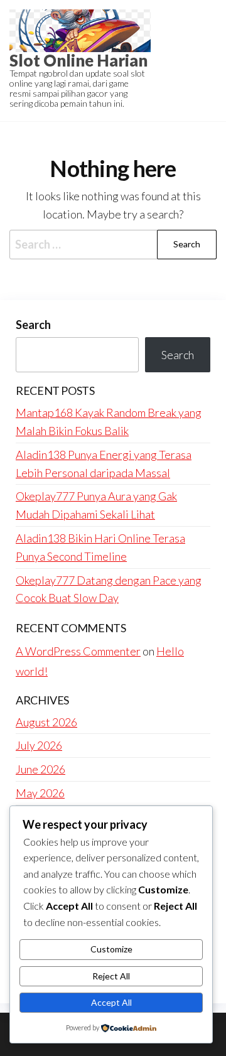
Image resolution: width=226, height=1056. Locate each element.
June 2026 (40, 769)
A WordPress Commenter (78, 651)
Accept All (111, 1002)
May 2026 (40, 793)
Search (33, 324)
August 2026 (46, 722)
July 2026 (39, 745)
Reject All (111, 976)
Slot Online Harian (78, 60)
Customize (111, 949)
